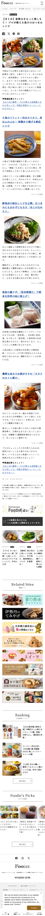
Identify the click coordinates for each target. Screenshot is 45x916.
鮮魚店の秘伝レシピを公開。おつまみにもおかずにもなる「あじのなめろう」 (22, 207)
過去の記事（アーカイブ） (29, 886)
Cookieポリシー (34, 890)
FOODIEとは (12, 886)
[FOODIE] (18, 34)
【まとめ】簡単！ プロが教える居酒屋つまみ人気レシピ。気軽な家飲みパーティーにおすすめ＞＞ (22, 105)
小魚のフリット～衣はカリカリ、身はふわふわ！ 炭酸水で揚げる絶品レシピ (22, 121)
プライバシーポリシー (19, 890)
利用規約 (5, 890)
